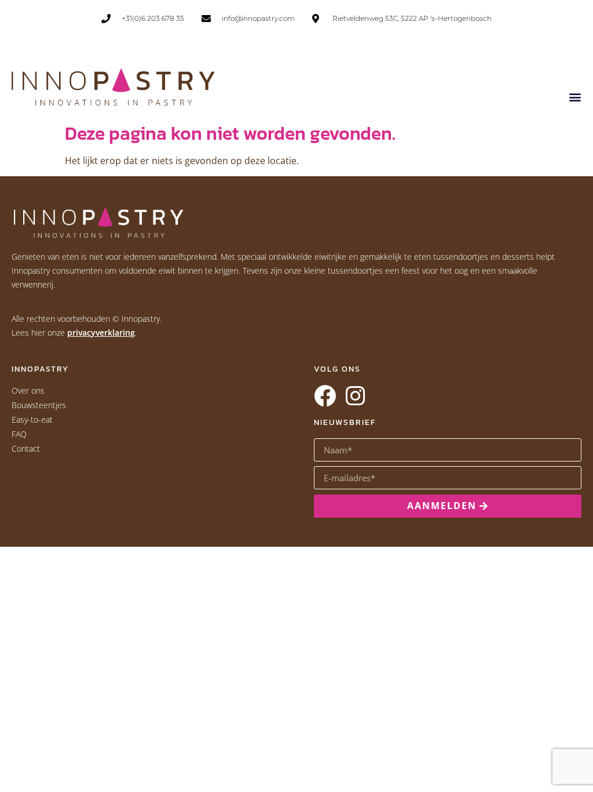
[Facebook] (325, 396)
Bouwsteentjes (39, 404)
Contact (26, 448)
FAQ (19, 433)
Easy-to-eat (32, 419)
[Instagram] (355, 396)
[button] (574, 96)
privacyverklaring (101, 332)
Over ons (28, 390)
